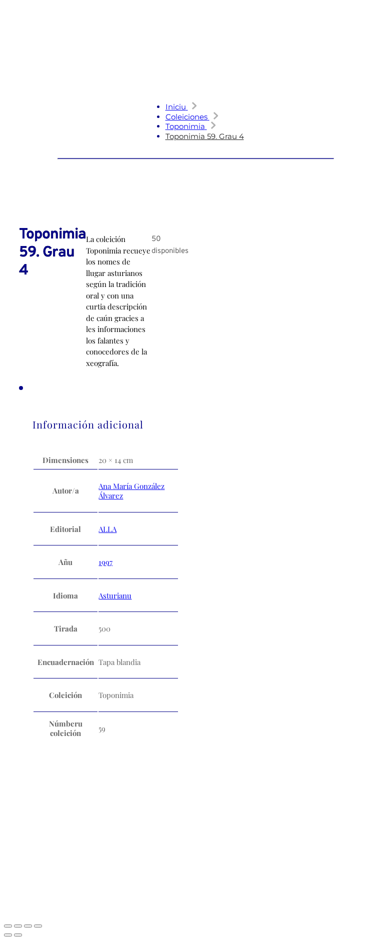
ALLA (107, 529)
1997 (105, 562)
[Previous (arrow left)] (8, 935)
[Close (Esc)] (38, 926)
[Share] (28, 926)
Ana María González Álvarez (131, 491)
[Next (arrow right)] (18, 935)
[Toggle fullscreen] (18, 926)
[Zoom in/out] (8, 926)
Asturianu (115, 595)
